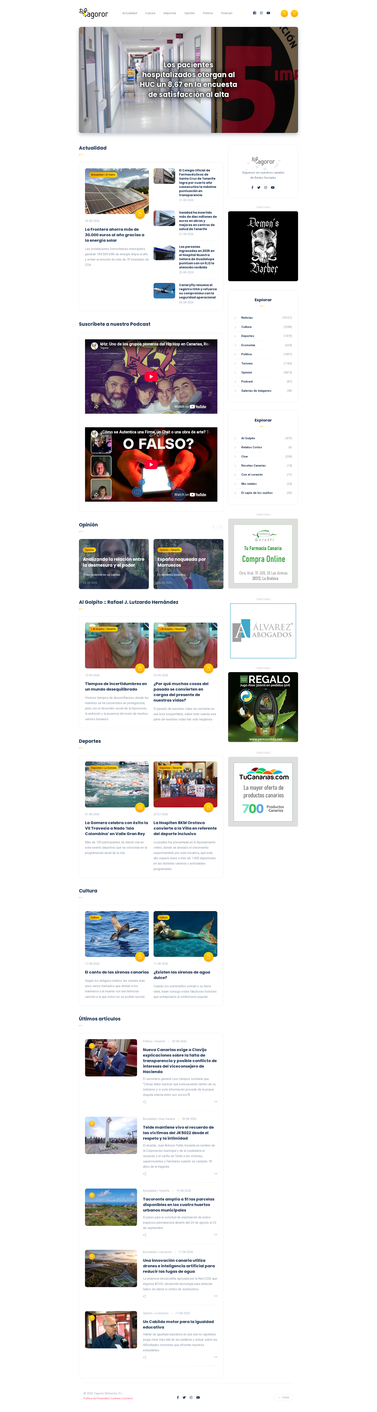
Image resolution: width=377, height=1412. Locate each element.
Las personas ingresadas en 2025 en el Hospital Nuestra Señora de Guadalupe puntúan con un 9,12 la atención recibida (196, 257)
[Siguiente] (220, 527)
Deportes (170, 13)
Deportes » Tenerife (171, 767)
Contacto (127, 1398)
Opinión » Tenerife (170, 549)
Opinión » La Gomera (155, 1313)
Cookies (115, 1398)
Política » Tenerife (154, 1041)
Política (208, 13)
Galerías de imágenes (256, 391)
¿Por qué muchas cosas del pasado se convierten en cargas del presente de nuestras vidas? (181, 692)
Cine (244, 456)
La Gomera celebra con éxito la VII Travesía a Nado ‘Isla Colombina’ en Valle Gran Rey (116, 828)
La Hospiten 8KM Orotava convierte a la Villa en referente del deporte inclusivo (185, 828)
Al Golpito (248, 438)
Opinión (189, 13)
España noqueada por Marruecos (181, 562)
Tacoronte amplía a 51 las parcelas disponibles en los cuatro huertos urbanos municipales (178, 1204)
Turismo (247, 363)
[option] (188, 80)
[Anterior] (214, 527)
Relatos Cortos (251, 447)
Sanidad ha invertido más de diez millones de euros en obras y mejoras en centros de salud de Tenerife (198, 220)
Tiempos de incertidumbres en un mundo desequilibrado (116, 686)
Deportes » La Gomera (103, 767)
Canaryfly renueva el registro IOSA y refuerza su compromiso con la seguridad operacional (198, 291)
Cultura (150, 13)
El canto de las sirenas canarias (117, 972)
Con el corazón (252, 474)
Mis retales (249, 484)
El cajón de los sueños (257, 493)
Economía (248, 345)
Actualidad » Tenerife (156, 1190)
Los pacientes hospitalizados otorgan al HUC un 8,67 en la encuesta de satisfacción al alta (188, 80)
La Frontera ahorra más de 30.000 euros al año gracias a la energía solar (114, 235)
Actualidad (129, 13)
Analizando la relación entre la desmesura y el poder (113, 562)
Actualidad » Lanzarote (157, 1252)
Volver (285, 1397)
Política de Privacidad (96, 1398)
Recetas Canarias (253, 465)
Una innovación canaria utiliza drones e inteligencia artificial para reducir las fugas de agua (179, 1266)
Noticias (247, 317)
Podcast (226, 13)
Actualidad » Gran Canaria (159, 1118)
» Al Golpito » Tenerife (103, 629)
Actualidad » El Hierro (103, 174)
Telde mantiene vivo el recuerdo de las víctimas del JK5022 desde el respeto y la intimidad (178, 1133)
